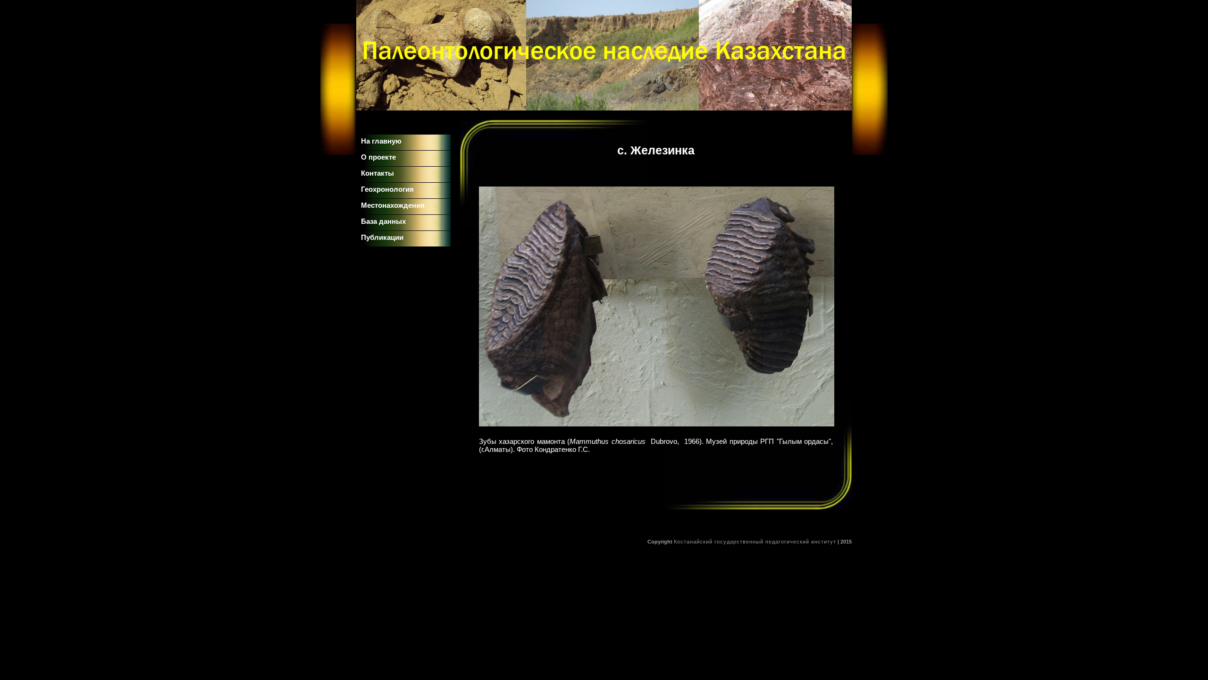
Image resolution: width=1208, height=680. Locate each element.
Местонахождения (393, 205)
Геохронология (387, 189)
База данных (383, 221)
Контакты (377, 173)
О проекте (378, 157)
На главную (381, 141)
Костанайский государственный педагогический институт (755, 541)
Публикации (382, 237)
